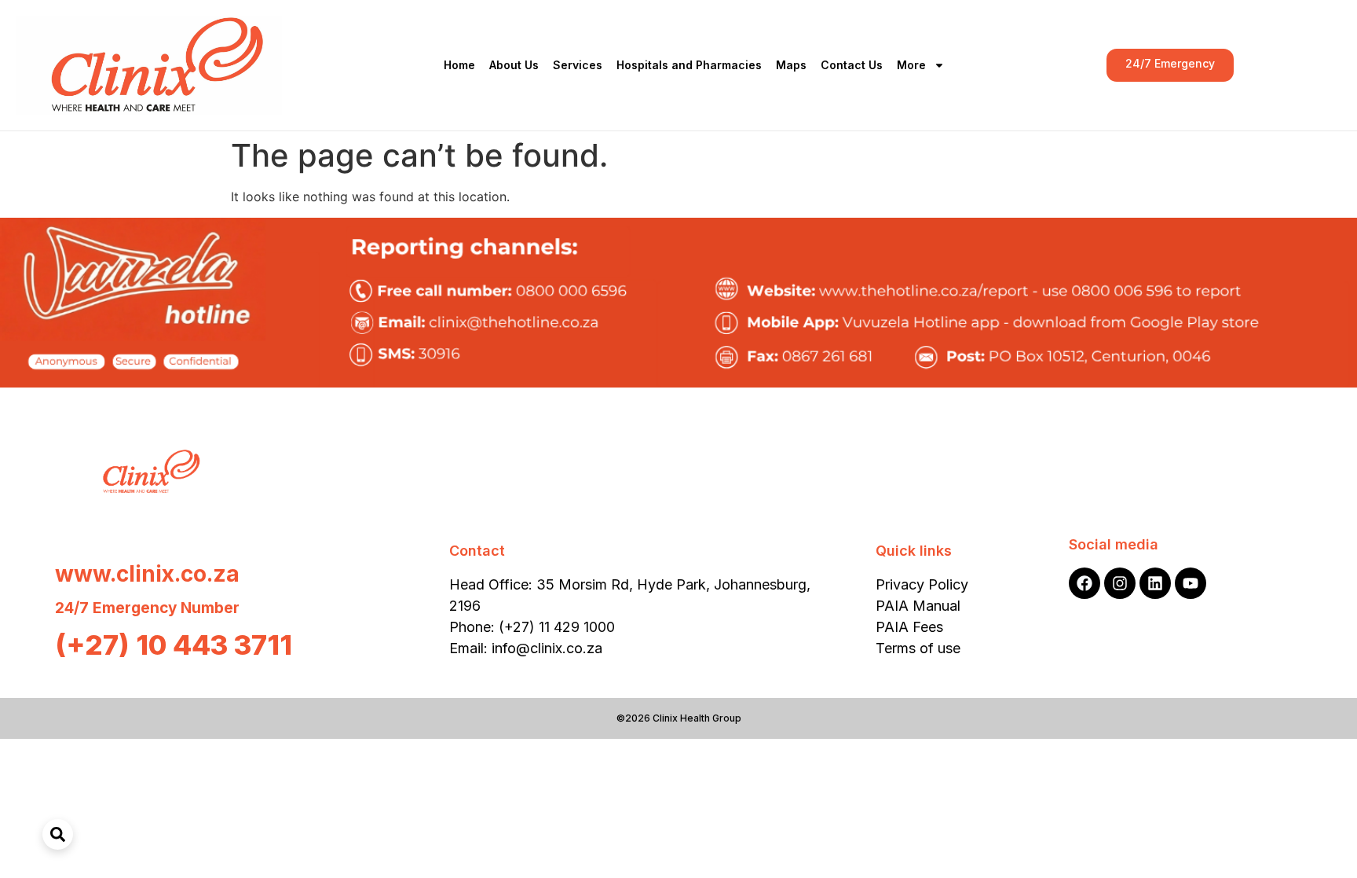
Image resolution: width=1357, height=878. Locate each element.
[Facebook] (1084, 583)
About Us (514, 65)
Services (577, 65)
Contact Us (852, 65)
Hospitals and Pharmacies (689, 65)
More (911, 65)
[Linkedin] (1155, 583)
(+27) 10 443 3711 (173, 644)
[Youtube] (1190, 583)
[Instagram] (1120, 583)
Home (459, 65)
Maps (791, 65)
